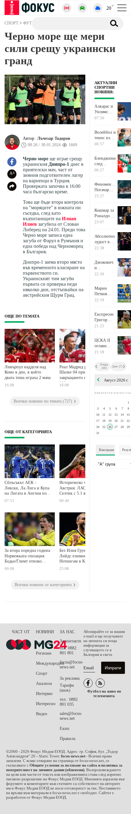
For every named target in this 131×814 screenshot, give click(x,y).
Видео (41, 714)
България (44, 643)
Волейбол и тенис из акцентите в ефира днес (105, 135)
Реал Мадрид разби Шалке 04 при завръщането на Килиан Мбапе (81, 373)
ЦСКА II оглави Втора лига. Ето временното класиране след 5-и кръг (105, 343)
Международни (48, 663)
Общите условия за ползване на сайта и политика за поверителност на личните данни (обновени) (64, 767)
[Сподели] (11, 186)
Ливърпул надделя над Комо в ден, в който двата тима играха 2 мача (28, 372)
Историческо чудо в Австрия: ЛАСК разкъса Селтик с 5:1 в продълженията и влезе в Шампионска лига (82, 488)
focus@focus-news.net (71, 664)
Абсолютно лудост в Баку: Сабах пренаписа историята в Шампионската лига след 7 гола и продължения (105, 239)
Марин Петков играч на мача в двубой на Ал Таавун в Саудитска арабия (105, 291)
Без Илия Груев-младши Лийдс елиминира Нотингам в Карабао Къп (82, 555)
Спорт (41, 673)
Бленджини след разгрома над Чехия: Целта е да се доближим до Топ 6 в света (105, 161)
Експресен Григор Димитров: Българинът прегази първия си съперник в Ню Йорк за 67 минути (105, 317)
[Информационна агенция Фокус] (88, 683)
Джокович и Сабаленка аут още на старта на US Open (104, 265)
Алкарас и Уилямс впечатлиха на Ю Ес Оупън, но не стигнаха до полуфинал (105, 109)
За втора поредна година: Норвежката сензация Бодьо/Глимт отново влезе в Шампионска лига (28, 556)
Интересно (45, 703)
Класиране (106, 450)
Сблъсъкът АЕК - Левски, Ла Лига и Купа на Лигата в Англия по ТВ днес (27, 488)
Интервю (44, 693)
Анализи (44, 683)
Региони (43, 653)
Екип (64, 728)
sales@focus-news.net (71, 716)
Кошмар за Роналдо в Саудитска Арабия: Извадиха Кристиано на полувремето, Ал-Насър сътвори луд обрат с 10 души (105, 213)
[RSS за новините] (100, 683)
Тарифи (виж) (67, 688)
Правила (67, 738)
